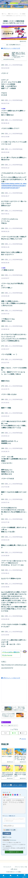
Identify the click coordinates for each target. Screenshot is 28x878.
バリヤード (5, 725)
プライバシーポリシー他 (21, 866)
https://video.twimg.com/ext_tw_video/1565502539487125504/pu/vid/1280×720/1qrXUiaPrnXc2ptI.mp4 (13, 186)
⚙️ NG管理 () (7, 833)
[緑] (10, 795)
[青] (15, 795)
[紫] (17, 795)
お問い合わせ (14, 869)
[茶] (8, 795)
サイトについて (7, 866)
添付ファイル (7, 837)
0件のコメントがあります (11, 48)
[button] (22, 733)
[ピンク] (13, 795)
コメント (6, 792)
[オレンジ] (3, 795)
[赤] (6, 795)
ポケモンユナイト (6, 722)
